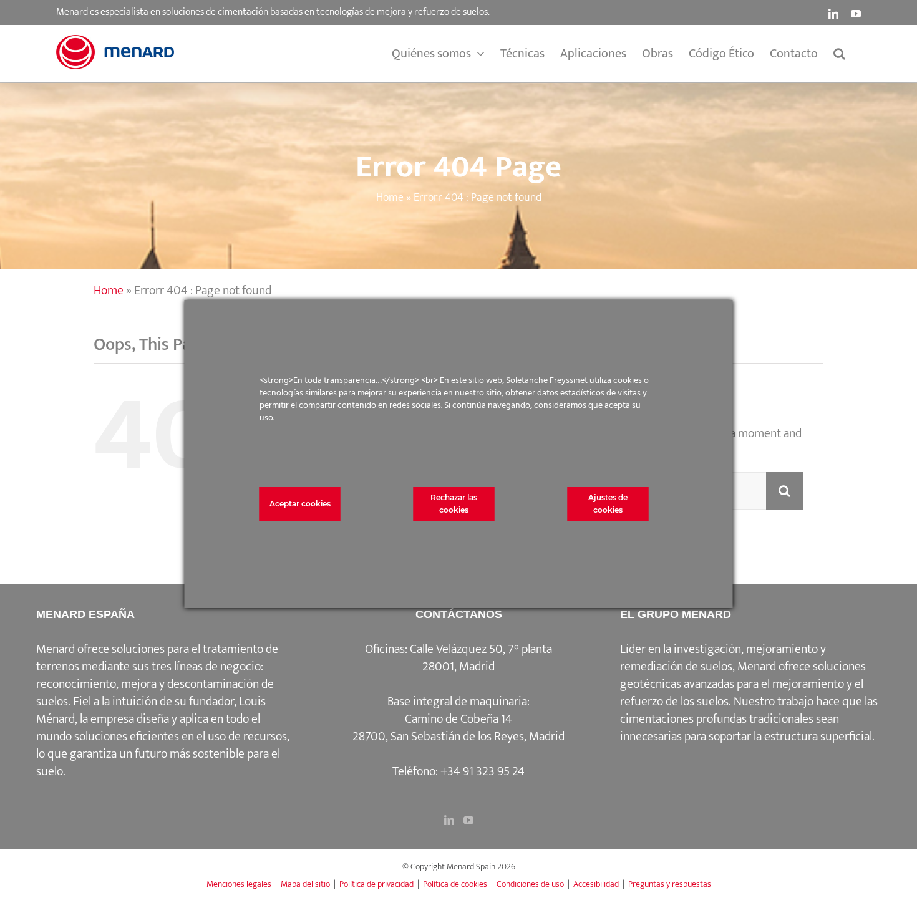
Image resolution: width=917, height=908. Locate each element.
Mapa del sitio (305, 884)
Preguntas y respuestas (669, 884)
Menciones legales (238, 884)
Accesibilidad (596, 884)
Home (390, 197)
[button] (839, 54)
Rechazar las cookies (453, 503)
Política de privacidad (376, 884)
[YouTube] (468, 820)
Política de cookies (455, 884)
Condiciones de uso (530, 884)
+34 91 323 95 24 (482, 771)
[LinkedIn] (449, 820)
